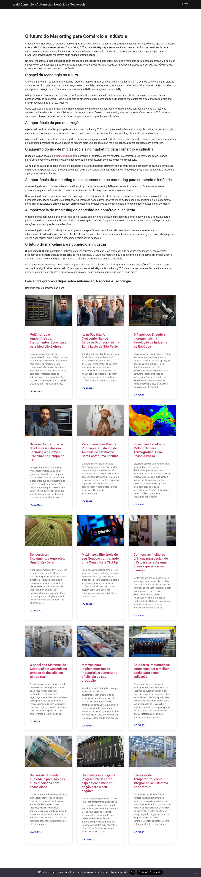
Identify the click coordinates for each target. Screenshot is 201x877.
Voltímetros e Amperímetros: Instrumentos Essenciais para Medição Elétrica (48, 340)
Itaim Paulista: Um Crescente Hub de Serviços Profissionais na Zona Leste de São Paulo (100, 340)
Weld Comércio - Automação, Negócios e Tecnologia (49, 4)
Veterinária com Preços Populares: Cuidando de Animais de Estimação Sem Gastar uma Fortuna (100, 450)
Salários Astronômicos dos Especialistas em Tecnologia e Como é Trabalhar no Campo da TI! (47, 452)
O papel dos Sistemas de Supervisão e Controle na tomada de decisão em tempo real (48, 671)
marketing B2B (64, 155)
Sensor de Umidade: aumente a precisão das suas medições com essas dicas (47, 781)
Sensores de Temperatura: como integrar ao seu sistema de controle (150, 781)
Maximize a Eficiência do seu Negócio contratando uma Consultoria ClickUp (100, 558)
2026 (185, 4)
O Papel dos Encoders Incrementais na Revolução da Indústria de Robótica (150, 340)
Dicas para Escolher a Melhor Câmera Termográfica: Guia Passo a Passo (149, 450)
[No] (196, 872)
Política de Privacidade (150, 872)
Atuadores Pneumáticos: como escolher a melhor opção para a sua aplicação (151, 671)
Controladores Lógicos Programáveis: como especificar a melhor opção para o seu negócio (98, 783)
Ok (132, 872)
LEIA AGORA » (36, 391)
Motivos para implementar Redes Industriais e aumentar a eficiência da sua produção (99, 673)
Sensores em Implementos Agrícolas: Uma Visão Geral (47, 558)
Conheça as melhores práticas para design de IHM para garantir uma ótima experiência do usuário (150, 562)
